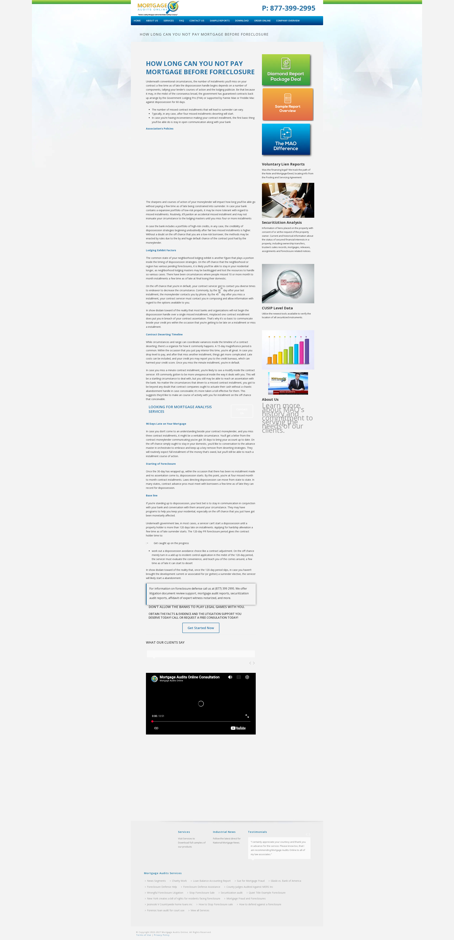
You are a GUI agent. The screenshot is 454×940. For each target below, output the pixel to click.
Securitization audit (232, 892)
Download (242, 20)
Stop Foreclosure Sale (202, 892)
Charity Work (179, 880)
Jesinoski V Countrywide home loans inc (169, 904)
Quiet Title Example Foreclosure (267, 892)
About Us (152, 20)
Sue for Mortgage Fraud (251, 880)
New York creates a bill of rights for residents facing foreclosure (183, 898)
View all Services (200, 910)
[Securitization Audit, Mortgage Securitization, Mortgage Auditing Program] (158, 8)
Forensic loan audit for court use (165, 910)
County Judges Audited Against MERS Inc (249, 886)
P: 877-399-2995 (288, 8)
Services (169, 20)
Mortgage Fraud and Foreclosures (246, 898)
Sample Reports (220, 20)
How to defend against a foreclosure (260, 904)
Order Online (262, 20)
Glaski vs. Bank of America (286, 880)
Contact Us (196, 20)
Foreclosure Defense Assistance (201, 886)
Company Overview (288, 20)
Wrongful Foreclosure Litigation (165, 892)
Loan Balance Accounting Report (212, 880)
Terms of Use (143, 935)
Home (137, 20)
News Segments (156, 880)
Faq (181, 20)
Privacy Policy (161, 935)
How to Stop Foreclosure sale (216, 904)
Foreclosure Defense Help (162, 886)
